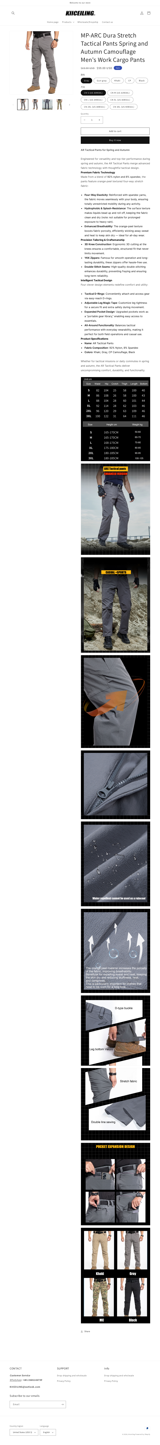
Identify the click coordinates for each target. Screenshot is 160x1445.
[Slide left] (13, 104)
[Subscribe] (62, 1404)
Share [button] (87, 1331)
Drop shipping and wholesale (72, 1375)
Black (142, 80)
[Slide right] (69, 104)
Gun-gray (102, 80)
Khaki (117, 80)
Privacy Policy (64, 1381)
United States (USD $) (22, 1432)
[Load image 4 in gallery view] (59, 104)
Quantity (85, 113)
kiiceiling (131, 1434)
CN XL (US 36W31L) (120, 99)
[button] (13, 13)
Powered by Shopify (142, 1434)
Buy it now (115, 140)
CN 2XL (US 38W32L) (94, 106)
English (46, 1432)
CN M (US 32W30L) (120, 92)
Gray (86, 80)
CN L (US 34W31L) (93, 99)
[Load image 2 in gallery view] (35, 104)
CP (129, 80)
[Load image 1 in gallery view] (22, 104)
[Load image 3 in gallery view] (47, 104)
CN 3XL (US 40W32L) (123, 106)
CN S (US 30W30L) (93, 92)
